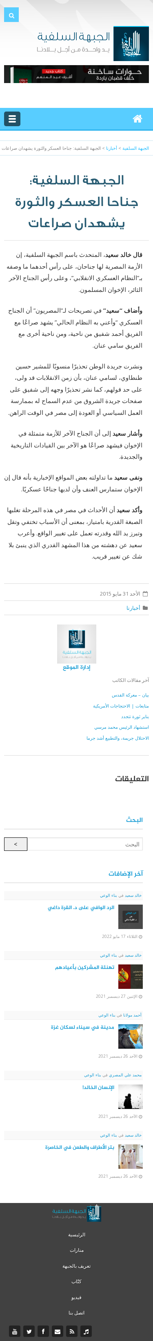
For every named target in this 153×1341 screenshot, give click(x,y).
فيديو (76, 1297)
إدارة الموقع (77, 667)
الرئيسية (76, 1234)
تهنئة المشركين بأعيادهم (84, 967)
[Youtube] (15, 1331)
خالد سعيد (133, 895)
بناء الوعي (108, 895)
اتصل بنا (76, 1312)
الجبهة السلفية (135, 148)
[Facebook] (44, 1331)
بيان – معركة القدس (130, 695)
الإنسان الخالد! (98, 1087)
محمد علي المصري (125, 1075)
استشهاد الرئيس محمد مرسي (121, 727)
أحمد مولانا (132, 1015)
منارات (77, 1250)
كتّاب (76, 1281)
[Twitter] (30, 1331)
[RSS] (73, 1331)
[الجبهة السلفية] (93, 42)
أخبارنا (133, 607)
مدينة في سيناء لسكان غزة (82, 1027)
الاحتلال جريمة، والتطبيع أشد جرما (117, 738)
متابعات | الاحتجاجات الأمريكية (121, 706)
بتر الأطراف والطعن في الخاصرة (79, 1147)
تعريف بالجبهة (76, 1265)
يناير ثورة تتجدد (135, 716)
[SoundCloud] (87, 1331)
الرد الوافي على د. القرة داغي (81, 907)
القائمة (12, 119)
